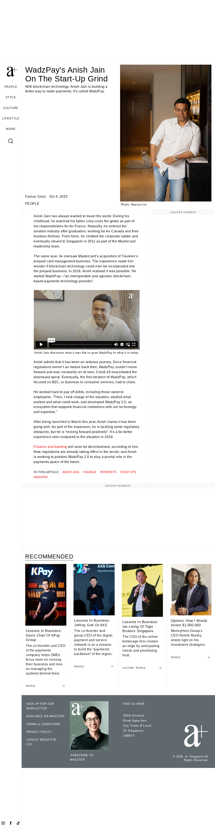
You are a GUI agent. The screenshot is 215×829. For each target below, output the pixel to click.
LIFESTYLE (11, 118)
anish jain (70, 472)
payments (108, 472)
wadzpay (41, 477)
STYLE (11, 97)
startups (128, 472)
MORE (11, 128)
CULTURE (10, 108)
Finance (90, 472)
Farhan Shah (35, 196)
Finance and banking (50, 446)
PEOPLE (10, 86)
